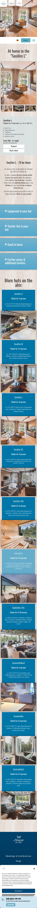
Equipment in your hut (19, 211)
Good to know (15, 244)
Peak (18, 861)
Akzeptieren (18, 891)
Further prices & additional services (15, 261)
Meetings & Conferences (18, 856)
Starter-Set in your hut (16, 228)
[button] (34, 869)
